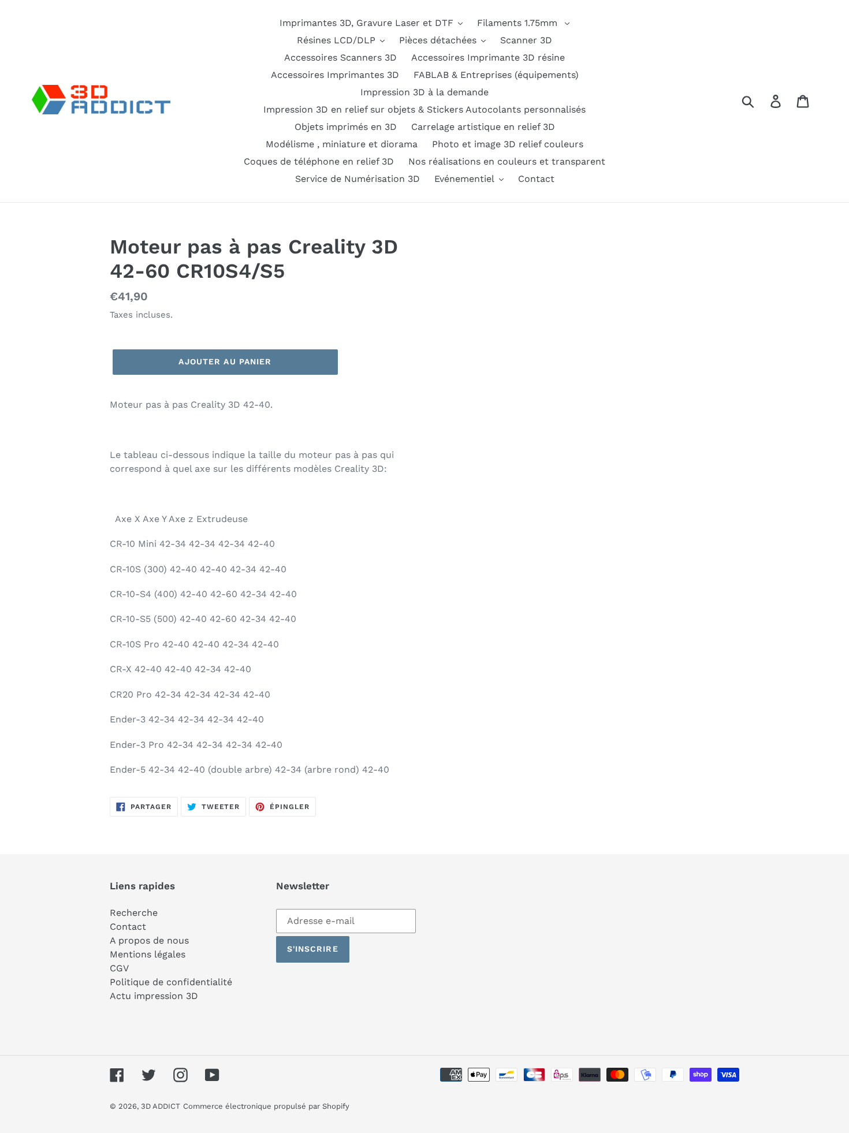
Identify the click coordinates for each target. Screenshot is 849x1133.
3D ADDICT (160, 1106)
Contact (128, 926)
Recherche (134, 912)
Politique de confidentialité (171, 982)
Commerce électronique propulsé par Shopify (266, 1106)
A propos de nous (149, 940)
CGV (119, 968)
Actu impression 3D (154, 995)
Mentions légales (147, 954)
